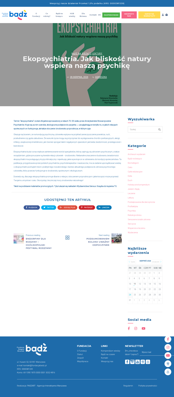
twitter (50, 207)
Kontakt (93, 15)
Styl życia (132, 224)
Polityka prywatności (147, 386)
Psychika (132, 211)
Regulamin (128, 386)
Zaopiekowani (111, 15)
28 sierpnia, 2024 (79, 77)
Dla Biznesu (83, 14)
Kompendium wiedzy (110, 351)
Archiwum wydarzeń (136, 154)
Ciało (130, 167)
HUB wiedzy (72, 14)
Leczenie (131, 193)
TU (115, 186)
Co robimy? (46, 14)
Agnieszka (101, 77)
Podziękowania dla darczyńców (141, 202)
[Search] (159, 129)
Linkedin (105, 207)
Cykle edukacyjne (135, 172)
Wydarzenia (133, 232)
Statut (80, 354)
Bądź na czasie (108, 354)
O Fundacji (36, 14)
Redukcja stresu (135, 215)
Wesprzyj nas (129, 15)
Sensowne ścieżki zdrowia (139, 219)
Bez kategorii (133, 163)
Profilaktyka (133, 206)
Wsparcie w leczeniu (136, 228)
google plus (69, 207)
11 (135, 284)
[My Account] (163, 15)
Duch (130, 180)
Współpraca (82, 361)
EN (99, 15)
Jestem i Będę (133, 189)
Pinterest (88, 207)
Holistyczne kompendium (139, 185)
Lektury (97, 53)
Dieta (130, 176)
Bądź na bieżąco (59, 14)
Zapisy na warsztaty (149, 15)
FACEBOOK (33, 207)
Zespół (80, 358)
